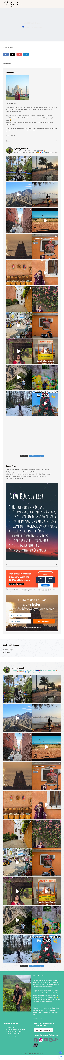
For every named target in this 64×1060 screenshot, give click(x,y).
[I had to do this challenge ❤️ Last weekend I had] (19, 351)
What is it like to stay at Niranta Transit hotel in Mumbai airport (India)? (28, 474)
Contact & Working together (17, 1029)
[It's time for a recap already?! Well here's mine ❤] (45, 403)
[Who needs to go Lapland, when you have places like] (19, 403)
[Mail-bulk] (36, 1045)
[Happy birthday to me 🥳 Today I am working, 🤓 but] (45, 377)
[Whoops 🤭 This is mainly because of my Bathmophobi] (19, 377)
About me (11, 1027)
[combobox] (30, 141)
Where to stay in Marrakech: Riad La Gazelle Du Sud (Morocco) (26, 476)
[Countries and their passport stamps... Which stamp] (45, 246)
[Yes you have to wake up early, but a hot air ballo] (45, 220)
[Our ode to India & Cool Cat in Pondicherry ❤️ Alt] (19, 325)
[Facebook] (6, 54)
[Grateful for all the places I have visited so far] (45, 273)
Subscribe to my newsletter (14, 478)
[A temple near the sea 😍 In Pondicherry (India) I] (19, 246)
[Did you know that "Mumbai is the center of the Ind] (45, 168)
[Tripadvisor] (56, 1040)
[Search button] (56, 141)
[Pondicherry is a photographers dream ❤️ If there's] (45, 325)
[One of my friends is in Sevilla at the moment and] (19, 299)
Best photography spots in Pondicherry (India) (20, 472)
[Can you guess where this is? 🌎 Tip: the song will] (45, 194)
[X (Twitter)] (12, 54)
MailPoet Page (8, 650)
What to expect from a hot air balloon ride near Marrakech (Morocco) (28, 470)
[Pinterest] (19, 54)
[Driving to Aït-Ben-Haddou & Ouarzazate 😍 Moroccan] (19, 194)
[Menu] (60, 4)
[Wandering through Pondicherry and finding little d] (45, 299)
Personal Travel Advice (15, 1031)
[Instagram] (41, 1040)
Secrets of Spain (13, 1036)
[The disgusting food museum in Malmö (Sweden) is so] (45, 351)
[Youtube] (46, 1040)
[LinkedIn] (26, 54)
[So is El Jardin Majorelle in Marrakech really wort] (19, 168)
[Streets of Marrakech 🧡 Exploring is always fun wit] (19, 220)
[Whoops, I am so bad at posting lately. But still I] (19, 273)
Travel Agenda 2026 (14, 1034)
